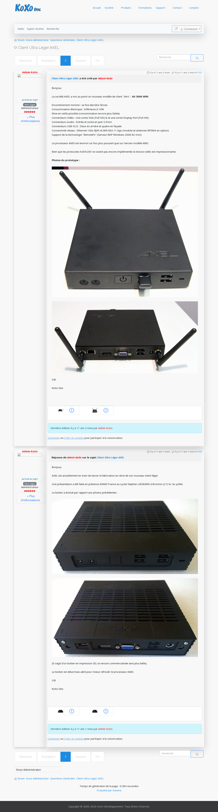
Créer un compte (74, 438)
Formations (145, 7)
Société (109, 7)
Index (21, 28)
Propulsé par (105, 790)
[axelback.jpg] (125, 337)
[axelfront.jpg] (125, 231)
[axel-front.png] (125, 536)
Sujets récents (35, 28)
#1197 (198, 72)
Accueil (97, 7)
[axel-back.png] (125, 617)
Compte (194, 7)
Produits (126, 7)
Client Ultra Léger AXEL (65, 78)
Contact (177, 7)
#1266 (198, 451)
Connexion (54, 438)
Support (160, 7)
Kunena (117, 790)
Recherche (53, 28)
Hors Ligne (30, 104)
